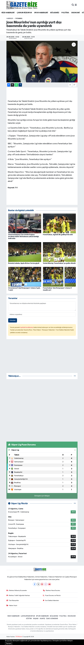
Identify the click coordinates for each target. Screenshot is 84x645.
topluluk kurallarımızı (27, 327)
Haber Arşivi (13, 605)
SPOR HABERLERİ (41, 13)
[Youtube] (49, 584)
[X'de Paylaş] (12, 85)
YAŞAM (35, 618)
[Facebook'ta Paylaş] (8, 85)
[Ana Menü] (76, 5)
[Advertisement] (42, 357)
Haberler (9, 18)
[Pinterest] (42, 584)
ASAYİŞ (42, 618)
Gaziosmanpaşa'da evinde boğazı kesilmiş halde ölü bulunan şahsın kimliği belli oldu (23, 236)
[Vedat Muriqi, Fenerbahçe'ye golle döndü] (59, 252)
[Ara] (73, 5)
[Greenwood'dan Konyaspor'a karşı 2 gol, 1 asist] (24, 277)
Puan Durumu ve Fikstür (53, 595)
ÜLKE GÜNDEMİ (52, 618)
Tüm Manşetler (14, 600)
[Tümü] (75, 376)
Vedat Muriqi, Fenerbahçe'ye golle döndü (59, 263)
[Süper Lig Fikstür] (75, 503)
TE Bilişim (18, 636)
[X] (38, 584)
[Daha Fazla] (20, 85)
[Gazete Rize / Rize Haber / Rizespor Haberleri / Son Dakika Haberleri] (26, 5)
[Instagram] (45, 584)
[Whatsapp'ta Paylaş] (16, 85)
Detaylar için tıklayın (42, 496)
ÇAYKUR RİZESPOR (24, 13)
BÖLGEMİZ (54, 13)
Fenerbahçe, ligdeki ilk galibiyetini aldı (58, 234)
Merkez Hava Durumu (53, 590)
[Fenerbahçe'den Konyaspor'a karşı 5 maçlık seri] (59, 277)
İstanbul (18, 18)
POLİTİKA (65, 13)
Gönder (13, 320)
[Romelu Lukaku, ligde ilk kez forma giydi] (24, 252)
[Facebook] (34, 584)
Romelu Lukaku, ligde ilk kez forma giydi (23, 263)
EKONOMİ (75, 13)
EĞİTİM (29, 618)
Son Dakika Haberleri (52, 600)
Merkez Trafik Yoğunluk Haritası (19, 595)
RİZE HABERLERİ (8, 13)
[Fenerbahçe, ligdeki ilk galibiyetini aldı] (59, 223)
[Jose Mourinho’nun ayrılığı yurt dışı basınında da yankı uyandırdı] (42, 61)
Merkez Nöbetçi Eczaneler (18, 590)
